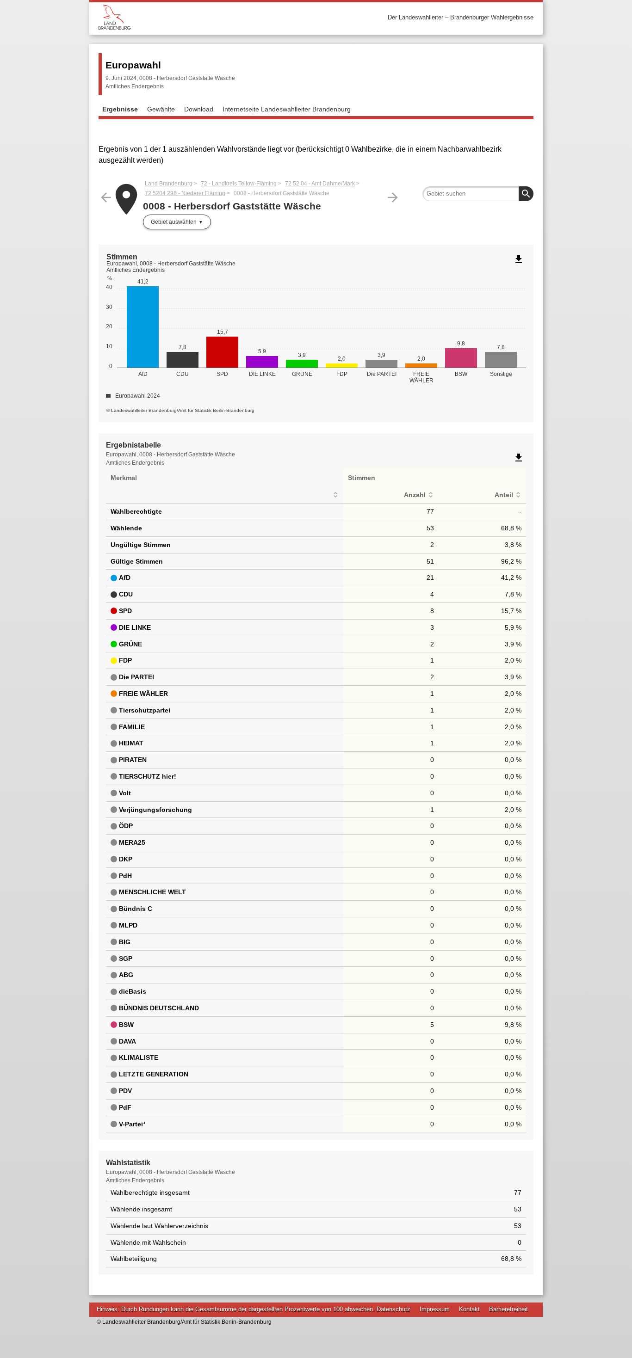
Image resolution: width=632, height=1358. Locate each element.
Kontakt (469, 1309)
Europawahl (133, 65)
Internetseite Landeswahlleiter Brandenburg (287, 109)
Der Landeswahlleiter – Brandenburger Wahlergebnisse (460, 17)
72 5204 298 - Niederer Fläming (185, 193)
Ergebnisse (120, 109)
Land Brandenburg (168, 183)
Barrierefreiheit (508, 1309)
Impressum (435, 1309)
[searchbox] (477, 193)
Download (198, 109)
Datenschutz (393, 1309)
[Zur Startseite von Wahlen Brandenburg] (207, 17)
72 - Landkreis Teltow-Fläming (239, 183)
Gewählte (161, 109)
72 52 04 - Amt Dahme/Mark (320, 183)
